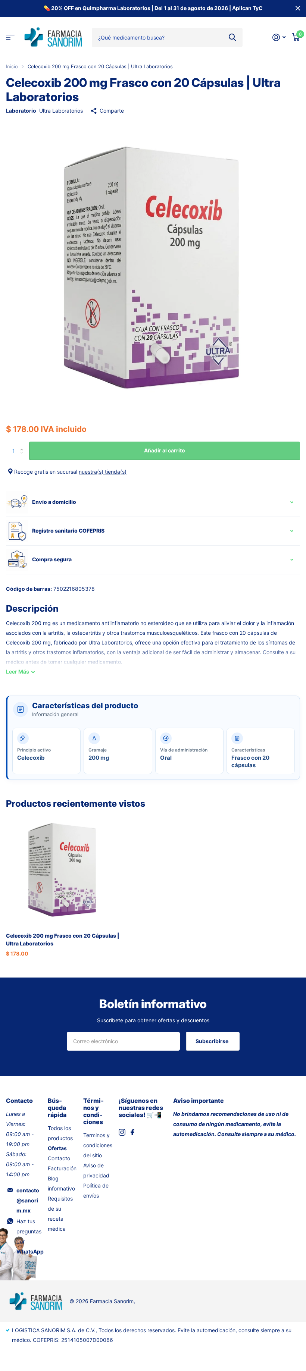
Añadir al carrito (164, 450)
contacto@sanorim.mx (27, 1200)
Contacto (59, 1158)
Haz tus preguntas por (30, 1236)
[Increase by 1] (23, 444)
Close (298, 8)
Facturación (62, 1168)
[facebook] (132, 1132)
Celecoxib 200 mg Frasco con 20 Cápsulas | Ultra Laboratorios (62, 939)
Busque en (232, 37)
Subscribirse (213, 1041)
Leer (17, 671)
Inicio (12, 66)
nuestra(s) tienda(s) (103, 471)
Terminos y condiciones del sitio (97, 1145)
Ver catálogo (10, 37)
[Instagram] (122, 1132)
